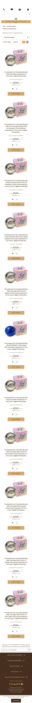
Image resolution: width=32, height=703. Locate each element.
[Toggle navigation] (16, 18)
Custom (15, 42)
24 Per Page (7, 42)
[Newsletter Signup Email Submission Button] (29, 650)
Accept (17, 700)
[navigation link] (4, 9)
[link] (9, 684)
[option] (16, 21)
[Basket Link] (12, 10)
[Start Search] (29, 14)
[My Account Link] (28, 9)
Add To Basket (16, 93)
